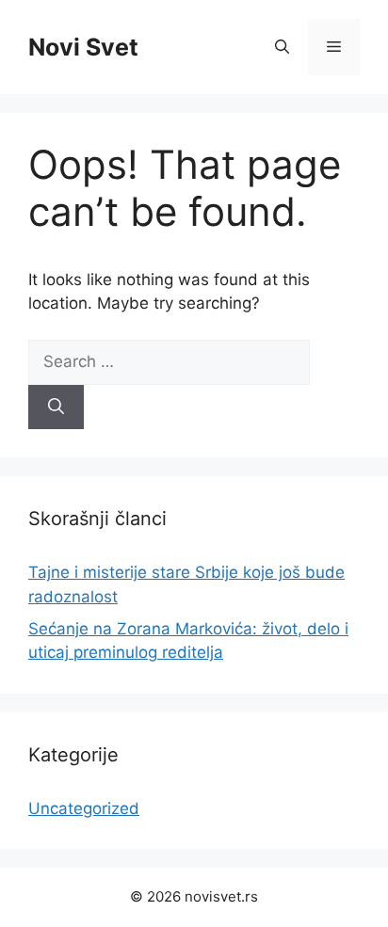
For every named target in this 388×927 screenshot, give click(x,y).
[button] (282, 47)
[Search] (56, 407)
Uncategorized (83, 808)
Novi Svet (83, 47)
